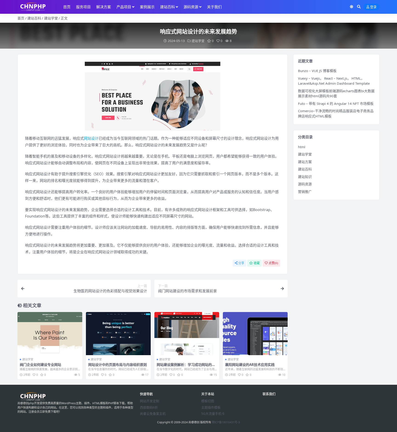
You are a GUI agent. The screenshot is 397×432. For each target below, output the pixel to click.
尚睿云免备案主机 (153, 413)
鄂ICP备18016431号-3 (226, 422)
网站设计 (91, 138)
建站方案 (305, 161)
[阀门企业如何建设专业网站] (49, 333)
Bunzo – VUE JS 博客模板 (317, 70)
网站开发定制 (149, 401)
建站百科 (167, 6)
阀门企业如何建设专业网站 (40, 364)
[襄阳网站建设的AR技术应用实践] (255, 333)
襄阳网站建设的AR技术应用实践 (250, 364)
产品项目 (123, 6)
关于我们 (214, 6)
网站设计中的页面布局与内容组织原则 (117, 364)
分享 (241, 263)
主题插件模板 (211, 407)
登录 (373, 7)
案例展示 (147, 6)
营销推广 (305, 191)
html (301, 147)
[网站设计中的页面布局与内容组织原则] (118, 333)
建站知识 (305, 176)
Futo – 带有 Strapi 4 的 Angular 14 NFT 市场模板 (336, 103)
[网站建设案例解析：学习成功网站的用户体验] (186, 333)
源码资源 (191, 6)
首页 (67, 6)
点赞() (273, 263)
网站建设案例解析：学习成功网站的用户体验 (186, 366)
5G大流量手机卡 (213, 413)
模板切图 (207, 401)
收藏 (257, 263)
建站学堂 (51, 18)
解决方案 (103, 6)
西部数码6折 (149, 407)
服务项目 (83, 6)
